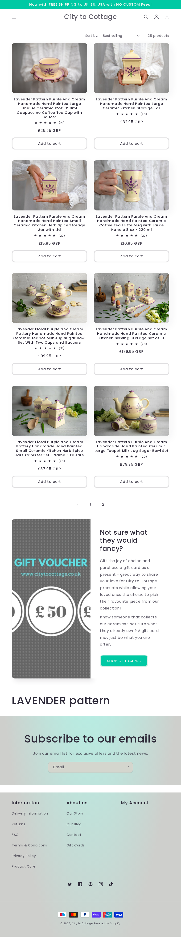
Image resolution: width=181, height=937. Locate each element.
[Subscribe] (127, 767)
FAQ (15, 834)
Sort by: (91, 35)
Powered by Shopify (107, 923)
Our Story (74, 813)
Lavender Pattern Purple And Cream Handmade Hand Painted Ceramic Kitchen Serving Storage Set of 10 (131, 333)
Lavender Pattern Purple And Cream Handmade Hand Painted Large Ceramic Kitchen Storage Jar (131, 103)
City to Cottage (82, 923)
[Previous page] (78, 504)
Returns (18, 824)
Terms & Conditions (29, 845)
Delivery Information (30, 813)
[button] (14, 17)
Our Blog (74, 824)
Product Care (23, 866)
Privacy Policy (24, 855)
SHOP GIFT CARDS (124, 660)
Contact (73, 834)
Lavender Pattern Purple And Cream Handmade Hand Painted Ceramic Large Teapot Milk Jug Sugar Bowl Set (132, 446)
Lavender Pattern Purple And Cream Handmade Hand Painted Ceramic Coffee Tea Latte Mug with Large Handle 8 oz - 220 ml (131, 223)
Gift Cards (75, 845)
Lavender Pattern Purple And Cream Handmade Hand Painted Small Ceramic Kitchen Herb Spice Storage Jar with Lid (49, 223)
